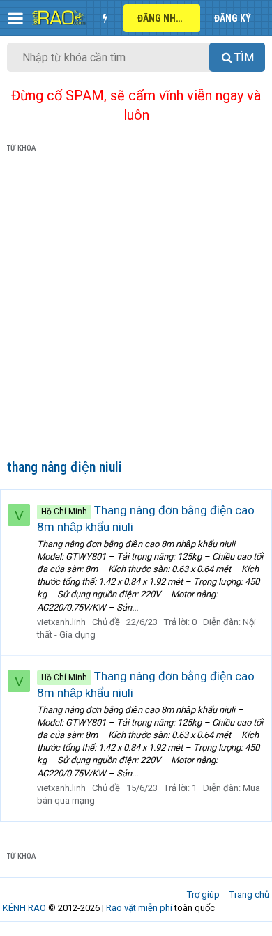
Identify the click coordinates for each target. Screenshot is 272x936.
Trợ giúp (203, 894)
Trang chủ (249, 894)
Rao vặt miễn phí (139, 908)
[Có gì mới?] (104, 18)
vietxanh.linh (61, 622)
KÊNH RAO (24, 908)
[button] (16, 18)
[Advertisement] (136, 309)
